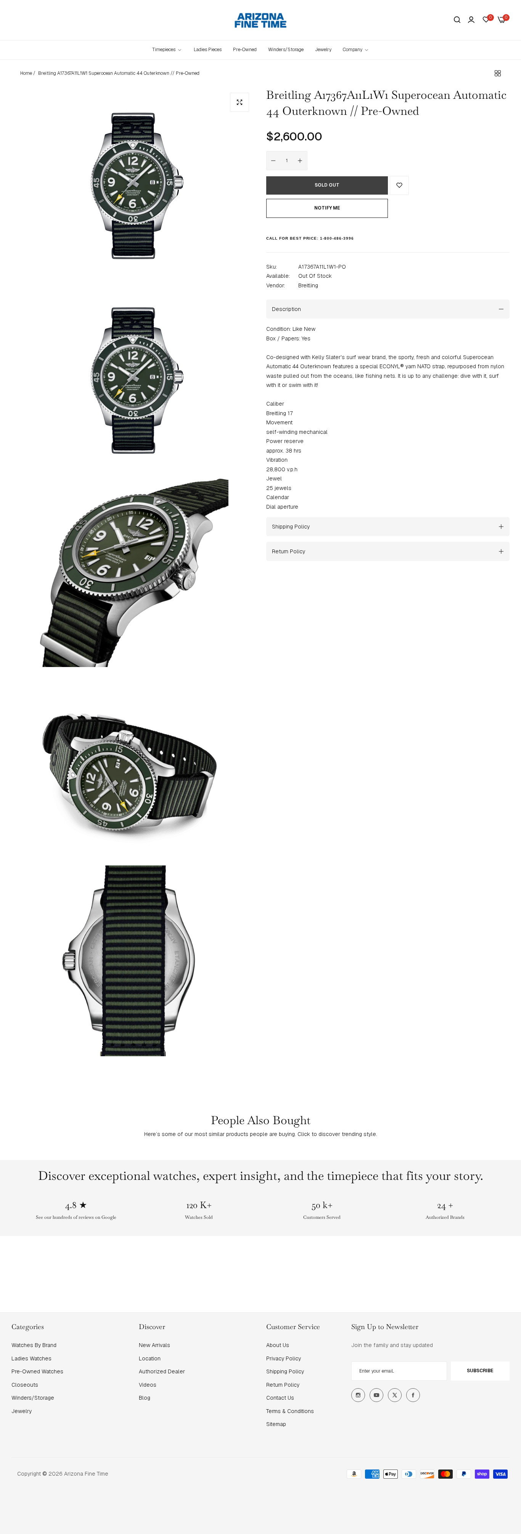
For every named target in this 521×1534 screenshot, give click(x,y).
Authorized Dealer (162, 1371)
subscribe (480, 1371)
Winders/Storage (32, 1397)
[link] (356, 50)
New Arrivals (154, 1345)
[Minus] (273, 160)
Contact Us (280, 1397)
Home (26, 73)
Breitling (308, 285)
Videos (147, 1384)
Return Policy (282, 1384)
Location (150, 1358)
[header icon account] (471, 19)
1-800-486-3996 (337, 238)
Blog (144, 1397)
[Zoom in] (239, 102)
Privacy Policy (283, 1358)
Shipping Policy (285, 1371)
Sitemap (276, 1424)
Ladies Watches (31, 1358)
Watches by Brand (33, 1345)
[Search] (457, 20)
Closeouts (24, 1384)
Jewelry (21, 1411)
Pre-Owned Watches (37, 1371)
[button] (399, 185)
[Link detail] (358, 1395)
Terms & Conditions (290, 1411)
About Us (277, 1345)
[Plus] (300, 160)
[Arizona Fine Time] (260, 20)
